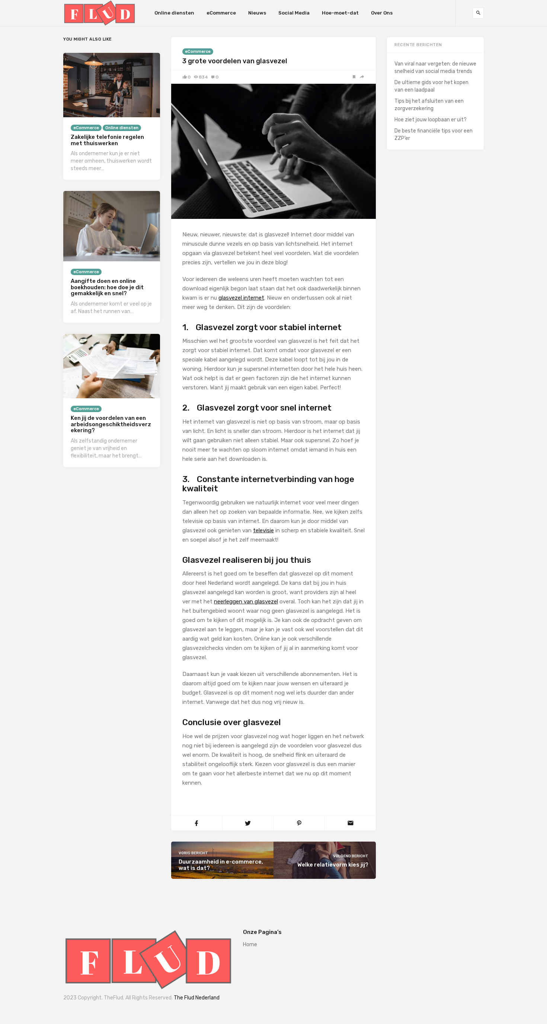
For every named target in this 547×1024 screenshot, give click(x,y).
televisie (263, 530)
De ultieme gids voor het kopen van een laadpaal (431, 86)
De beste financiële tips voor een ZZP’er (433, 134)
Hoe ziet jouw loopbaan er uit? (430, 120)
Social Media (294, 13)
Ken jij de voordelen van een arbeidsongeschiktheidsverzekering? (111, 424)
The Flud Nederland (197, 998)
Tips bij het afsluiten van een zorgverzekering (429, 105)
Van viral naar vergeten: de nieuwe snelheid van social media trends (435, 67)
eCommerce (221, 13)
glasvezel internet (241, 297)
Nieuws (257, 13)
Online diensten (174, 13)
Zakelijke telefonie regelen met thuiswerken (107, 140)
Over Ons (382, 13)
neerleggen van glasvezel (246, 601)
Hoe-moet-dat (340, 13)
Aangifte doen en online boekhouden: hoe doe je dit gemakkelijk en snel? (107, 287)
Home (250, 944)
